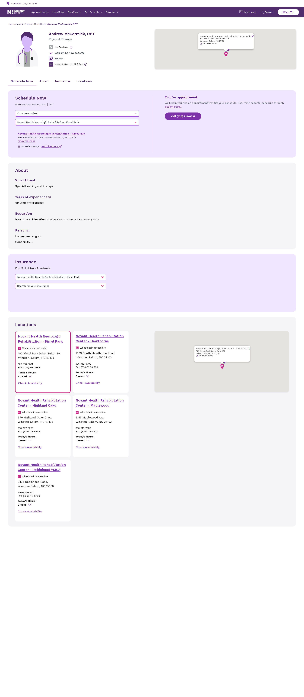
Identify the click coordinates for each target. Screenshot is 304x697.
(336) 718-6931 (26, 141)
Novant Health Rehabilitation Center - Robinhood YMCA (42, 467)
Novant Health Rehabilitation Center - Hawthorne (100, 338)
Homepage (14, 24)
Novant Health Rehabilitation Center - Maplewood (100, 402)
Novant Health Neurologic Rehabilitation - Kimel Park (51, 133)
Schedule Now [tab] (22, 81)
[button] (226, 54)
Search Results (34, 24)
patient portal (173, 106)
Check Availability (30, 383)
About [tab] (44, 81)
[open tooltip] (71, 47)
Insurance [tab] (62, 81)
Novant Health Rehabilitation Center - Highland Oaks (42, 402)
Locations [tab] (84, 81)
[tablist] (152, 81)
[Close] (253, 36)
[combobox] (77, 113)
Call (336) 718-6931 (183, 116)
